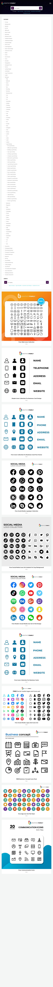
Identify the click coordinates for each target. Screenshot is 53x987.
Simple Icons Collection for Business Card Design (26, 398)
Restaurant (8, 223)
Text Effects (7, 266)
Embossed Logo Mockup (12, 157)
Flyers (6, 52)
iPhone (7, 131)
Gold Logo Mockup (11, 162)
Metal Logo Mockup (11, 168)
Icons (6, 58)
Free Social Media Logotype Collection (26, 511)
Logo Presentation (9, 73)
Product (8, 219)
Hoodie (7, 123)
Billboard (8, 80)
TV (6, 241)
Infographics (7, 62)
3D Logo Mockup (10, 145)
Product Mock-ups (9, 254)
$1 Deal (6, 22)
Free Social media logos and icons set (26, 722)
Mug (7, 207)
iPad (7, 129)
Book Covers (7, 32)
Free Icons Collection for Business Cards (26, 680)
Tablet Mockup (10, 194)
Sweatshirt (8, 235)
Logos (6, 75)
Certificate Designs (9, 40)
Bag (7, 78)
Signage (8, 229)
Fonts (6, 54)
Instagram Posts (8, 64)
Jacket (7, 133)
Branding (8, 89)
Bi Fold (6, 28)
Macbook (8, 203)
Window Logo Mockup (12, 198)
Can (7, 95)
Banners (6, 26)
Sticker (7, 233)
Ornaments (7, 246)
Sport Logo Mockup (11, 188)
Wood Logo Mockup (11, 200)
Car (7, 99)
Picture (7, 215)
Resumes (7, 256)
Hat (7, 121)
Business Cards (8, 36)
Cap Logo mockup (11, 151)
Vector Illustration (8, 270)
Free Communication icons (26, 870)
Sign (7, 227)
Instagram (8, 127)
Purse (7, 221)
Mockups (7, 77)
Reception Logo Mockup (12, 178)
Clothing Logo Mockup (12, 153)
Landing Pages (8, 69)
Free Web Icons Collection (26, 342)
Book (7, 82)
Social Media (8, 231)
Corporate (8, 107)
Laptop (7, 142)
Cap (7, 97)
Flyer (7, 115)
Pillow (7, 217)
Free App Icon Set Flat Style (26, 814)
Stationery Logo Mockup (12, 190)
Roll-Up (6, 258)
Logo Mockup (9, 144)
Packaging (8, 211)
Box (7, 87)
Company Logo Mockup (12, 155)
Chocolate (8, 101)
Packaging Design (8, 248)
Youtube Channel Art (9, 274)
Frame (7, 119)
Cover (7, 111)
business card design (35, 11)
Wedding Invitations (9, 272)
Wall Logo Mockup (11, 196)
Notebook (8, 209)
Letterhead (7, 71)
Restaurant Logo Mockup (12, 180)
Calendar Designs (8, 38)
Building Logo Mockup (12, 149)
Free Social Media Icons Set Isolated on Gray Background (26, 567)
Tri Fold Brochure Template (10, 268)
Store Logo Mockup (11, 192)
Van (7, 243)
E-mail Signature (8, 46)
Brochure (8, 91)
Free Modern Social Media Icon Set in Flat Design (26, 623)
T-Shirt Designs (8, 264)
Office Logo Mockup (11, 174)
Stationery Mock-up (9, 262)
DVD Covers (7, 44)
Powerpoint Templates (9, 252)
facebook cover (26, 13)
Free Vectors (7, 56)
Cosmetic (8, 109)
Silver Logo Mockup (11, 184)
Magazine (8, 205)
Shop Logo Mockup (11, 182)
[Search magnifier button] (40, 8)
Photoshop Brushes (9, 250)
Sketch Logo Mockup (11, 186)
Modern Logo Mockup (11, 170)
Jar (6, 135)
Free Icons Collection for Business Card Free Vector (26, 454)
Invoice (6, 66)
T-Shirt (7, 237)
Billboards (7, 30)
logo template (27, 11)
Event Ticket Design (9, 48)
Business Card (9, 93)
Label (7, 140)
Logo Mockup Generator (12, 164)
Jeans (7, 137)
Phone (7, 213)
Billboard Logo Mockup (12, 147)
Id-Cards (6, 60)
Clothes (7, 103)
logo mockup (20, 11)
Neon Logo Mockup (11, 172)
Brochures (7, 34)
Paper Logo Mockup (11, 176)
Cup (7, 113)
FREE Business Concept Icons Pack (26, 779)
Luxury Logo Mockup (11, 166)
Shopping (8, 225)
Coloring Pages (8, 42)
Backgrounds (7, 24)
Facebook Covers (8, 50)
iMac (7, 125)
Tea (7, 239)
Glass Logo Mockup (11, 160)
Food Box (8, 117)
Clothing (8, 105)
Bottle (7, 84)
